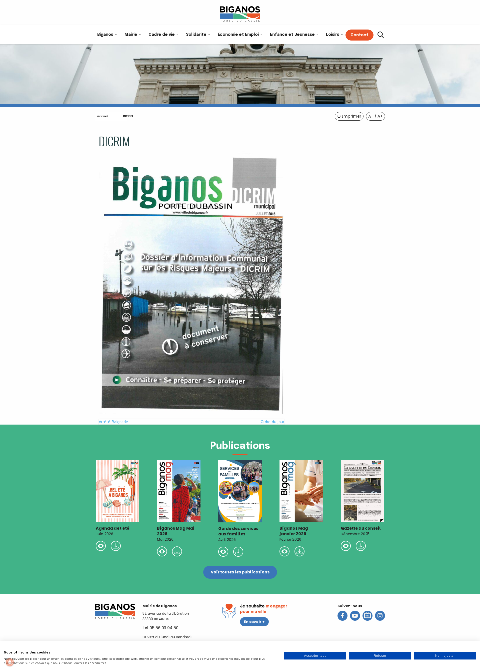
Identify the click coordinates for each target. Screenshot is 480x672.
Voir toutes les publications (240, 572)
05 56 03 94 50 (164, 628)
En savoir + (254, 621)
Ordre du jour (272, 421)
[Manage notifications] (10, 662)
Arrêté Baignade (113, 421)
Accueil (102, 116)
